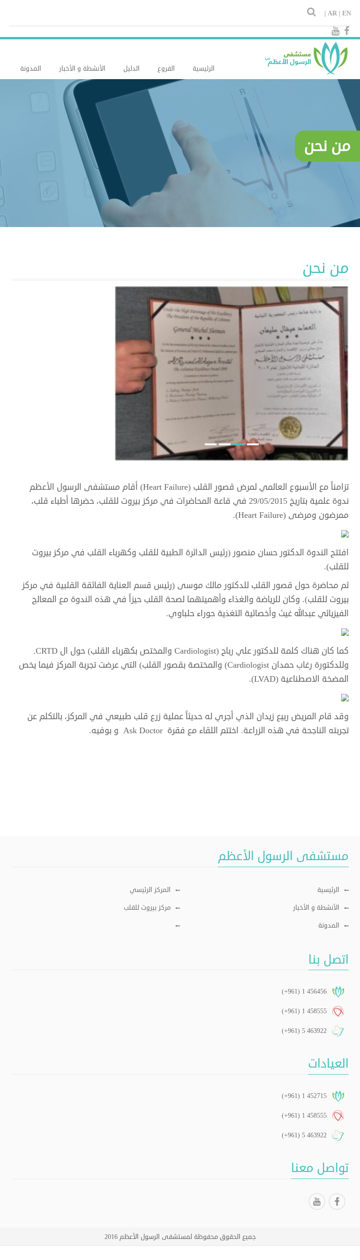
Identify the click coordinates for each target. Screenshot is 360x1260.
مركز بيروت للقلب (147, 907)
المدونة (30, 68)
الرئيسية (204, 68)
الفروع (166, 68)
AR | (334, 13)
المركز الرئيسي (150, 889)
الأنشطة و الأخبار (82, 68)
